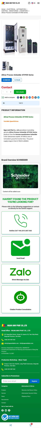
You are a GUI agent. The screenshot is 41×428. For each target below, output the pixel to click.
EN (34, 3)
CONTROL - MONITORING (10, 11)
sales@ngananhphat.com (11, 343)
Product (3, 390)
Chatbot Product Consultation (20, 309)
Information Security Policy (29, 393)
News (3, 396)
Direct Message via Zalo (20, 280)
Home (3, 9)
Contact (3, 403)
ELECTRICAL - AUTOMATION (16, 9)
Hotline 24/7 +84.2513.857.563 (20, 231)
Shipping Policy (26, 396)
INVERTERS (24, 11)
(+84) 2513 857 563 (9, 339)
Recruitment (5, 399)
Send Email (21, 258)
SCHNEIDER (6, 80)
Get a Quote (20, 92)
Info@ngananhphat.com (26, 343)
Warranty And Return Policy (29, 390)
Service (3, 393)
